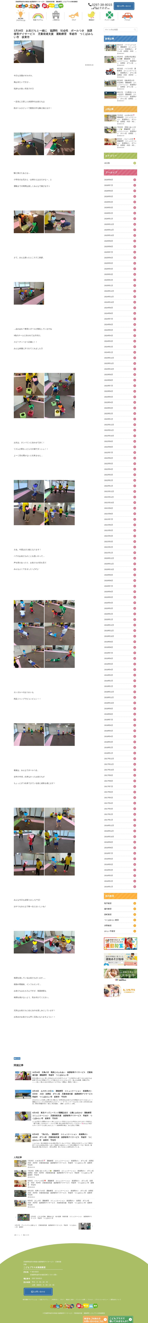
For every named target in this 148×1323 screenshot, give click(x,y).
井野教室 (108, 926)
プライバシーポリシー (101, 1299)
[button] (135, 30)
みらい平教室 (109, 931)
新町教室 (108, 914)
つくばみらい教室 (111, 920)
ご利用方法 (54, 1299)
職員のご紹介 (70, 1299)
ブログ (62, 1299)
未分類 (18, 1058)
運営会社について (116, 1299)
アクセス (90, 1299)
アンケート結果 (80, 1299)
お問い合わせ (125, 6)
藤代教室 (108, 909)
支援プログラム (44, 1299)
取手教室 (108, 903)
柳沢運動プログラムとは (30, 1299)
